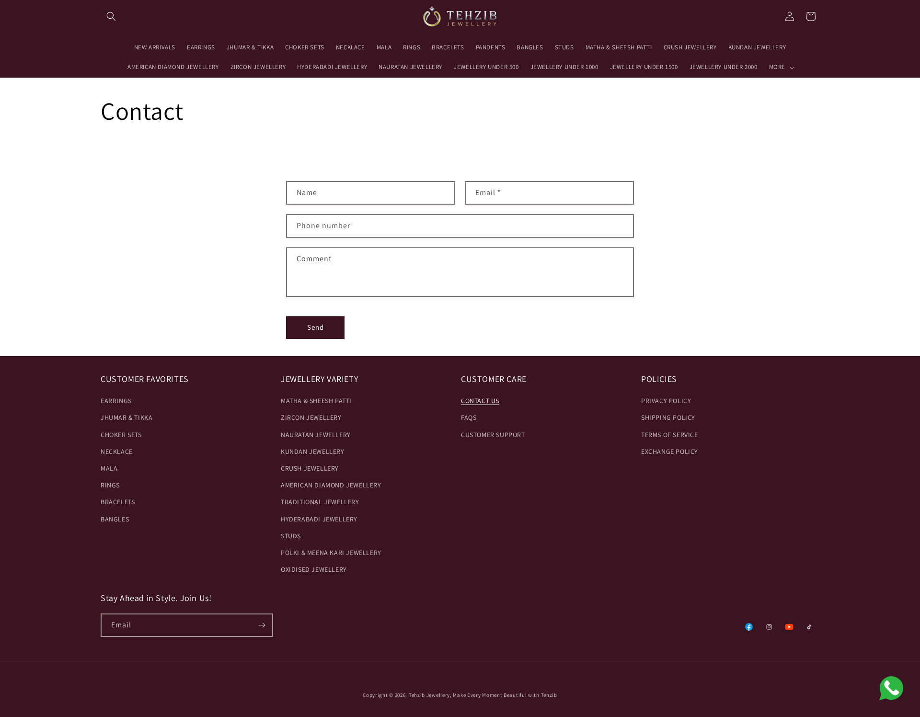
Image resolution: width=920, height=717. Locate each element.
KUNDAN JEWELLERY (313, 451)
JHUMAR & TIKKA (126, 417)
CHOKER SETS (121, 434)
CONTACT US (480, 400)
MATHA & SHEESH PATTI (316, 400)
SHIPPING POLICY (668, 417)
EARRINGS (116, 400)
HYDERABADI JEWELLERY (319, 519)
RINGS (110, 485)
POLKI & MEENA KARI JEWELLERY (331, 552)
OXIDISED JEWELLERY (314, 569)
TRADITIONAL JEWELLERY (320, 501)
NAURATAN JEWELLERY (316, 434)
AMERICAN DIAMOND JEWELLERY (331, 485)
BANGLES (115, 519)
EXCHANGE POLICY (669, 451)
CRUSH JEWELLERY (310, 468)
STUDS (291, 536)
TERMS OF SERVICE (669, 434)
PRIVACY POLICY (666, 400)
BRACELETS (118, 501)
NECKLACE (117, 451)
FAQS (468, 417)
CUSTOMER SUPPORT (493, 434)
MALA (109, 468)
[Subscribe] (261, 625)
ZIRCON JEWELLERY (311, 417)
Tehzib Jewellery (429, 695)
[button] (111, 16)
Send (315, 327)
